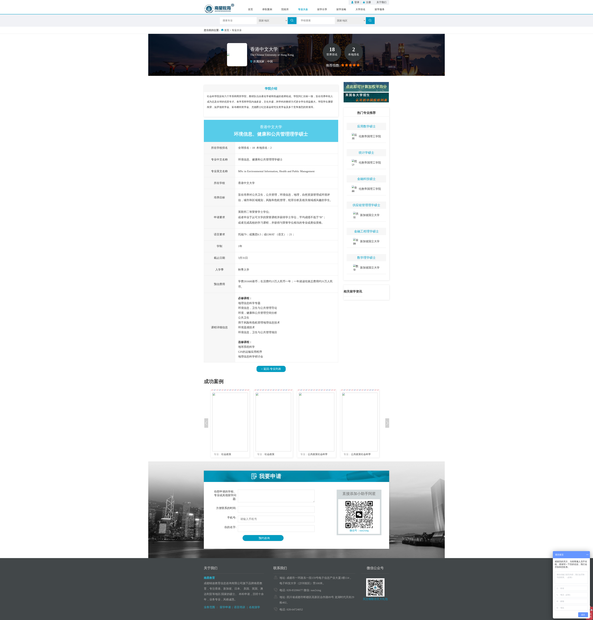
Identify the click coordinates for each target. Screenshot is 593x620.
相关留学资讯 (353, 291)
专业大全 (303, 9)
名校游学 (254, 607)
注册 (368, 2)
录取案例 (267, 9)
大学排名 (360, 9)
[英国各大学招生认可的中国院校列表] (366, 101)
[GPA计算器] (366, 91)
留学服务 (380, 9)
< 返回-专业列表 (271, 368)
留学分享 (322, 9)
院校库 (285, 9)
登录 (356, 2)
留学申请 (225, 607)
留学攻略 (341, 9)
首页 (250, 9)
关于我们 (381, 2)
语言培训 (240, 607)
